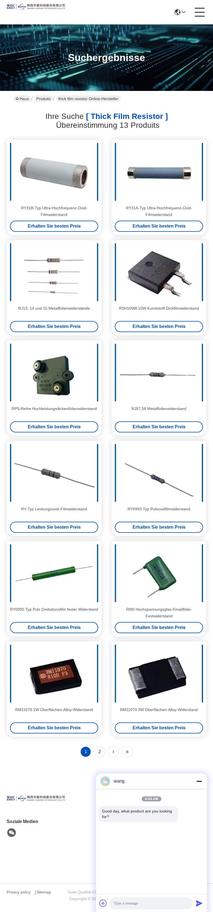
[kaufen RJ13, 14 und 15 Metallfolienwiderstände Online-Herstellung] (54, 272)
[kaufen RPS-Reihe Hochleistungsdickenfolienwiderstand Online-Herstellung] (54, 372)
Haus (24, 98)
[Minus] (199, 781)
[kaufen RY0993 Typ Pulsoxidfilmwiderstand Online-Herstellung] (159, 473)
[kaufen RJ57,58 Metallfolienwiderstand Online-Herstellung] (159, 372)
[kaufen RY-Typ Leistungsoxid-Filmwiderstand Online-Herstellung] (54, 473)
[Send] (199, 903)
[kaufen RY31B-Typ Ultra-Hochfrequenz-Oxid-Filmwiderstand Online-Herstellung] (54, 172)
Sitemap (44, 892)
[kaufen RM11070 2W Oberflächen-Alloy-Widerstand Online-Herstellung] (54, 673)
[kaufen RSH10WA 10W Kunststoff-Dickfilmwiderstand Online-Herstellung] (159, 272)
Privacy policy (19, 892)
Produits (43, 98)
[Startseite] (37, 805)
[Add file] (103, 903)
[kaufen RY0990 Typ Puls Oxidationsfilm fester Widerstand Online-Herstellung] (54, 573)
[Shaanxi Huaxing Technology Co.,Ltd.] (37, 12)
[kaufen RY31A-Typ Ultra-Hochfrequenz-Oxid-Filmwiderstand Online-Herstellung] (159, 172)
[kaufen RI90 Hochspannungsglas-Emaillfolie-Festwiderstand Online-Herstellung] (159, 573)
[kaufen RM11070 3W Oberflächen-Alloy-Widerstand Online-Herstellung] (159, 673)
